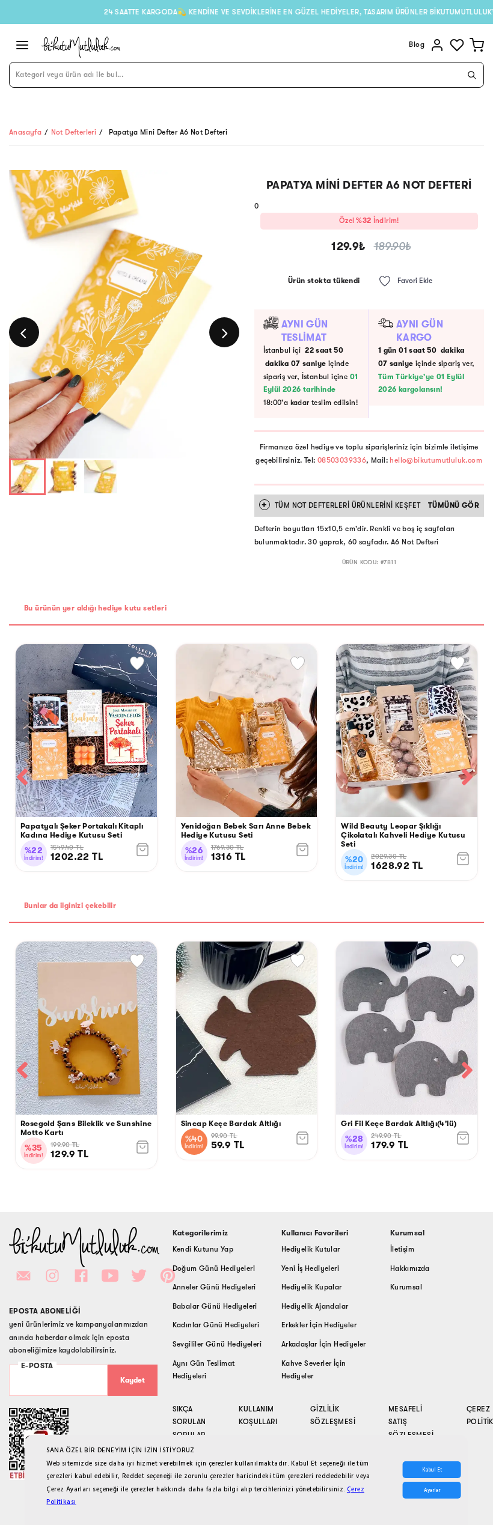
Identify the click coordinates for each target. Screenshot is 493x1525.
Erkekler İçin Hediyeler (319, 1325)
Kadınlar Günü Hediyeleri (216, 1325)
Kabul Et (432, 1470)
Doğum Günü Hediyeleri (214, 1268)
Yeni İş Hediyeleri (310, 1268)
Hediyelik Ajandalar (315, 1306)
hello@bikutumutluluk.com (436, 460)
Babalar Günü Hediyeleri (215, 1306)
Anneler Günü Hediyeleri (214, 1287)
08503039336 (341, 460)
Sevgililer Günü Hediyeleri (217, 1344)
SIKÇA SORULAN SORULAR (189, 1422)
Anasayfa (25, 132)
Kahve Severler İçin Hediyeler (313, 1370)
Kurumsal (406, 1287)
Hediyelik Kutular (310, 1249)
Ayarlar (432, 1490)
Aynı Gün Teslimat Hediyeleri (204, 1370)
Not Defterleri (74, 132)
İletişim (402, 1249)
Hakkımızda (410, 1268)
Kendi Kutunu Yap (203, 1249)
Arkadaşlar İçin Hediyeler (323, 1344)
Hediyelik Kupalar (311, 1287)
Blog (416, 44)
